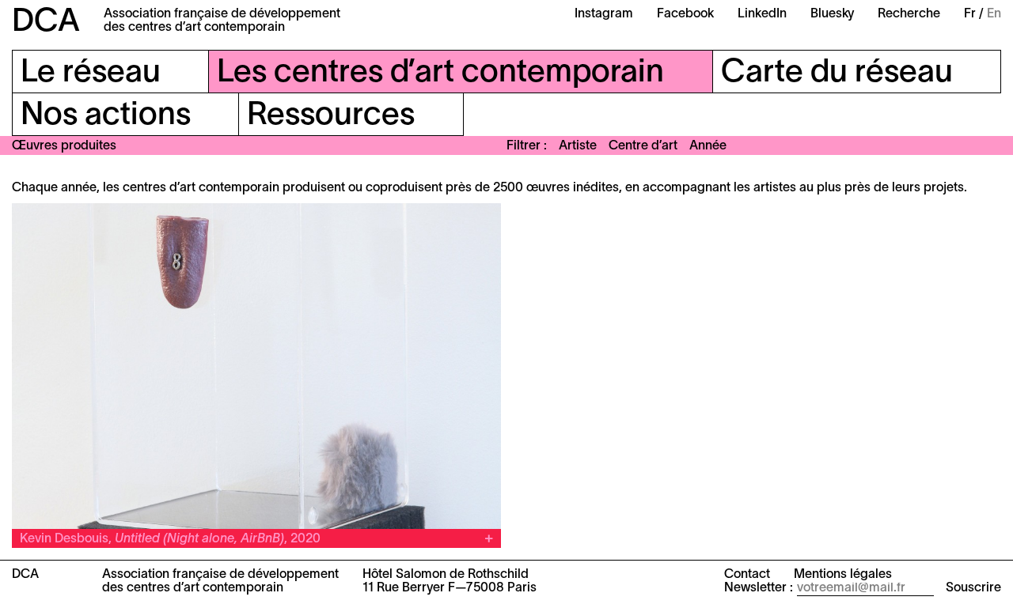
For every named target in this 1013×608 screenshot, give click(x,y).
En (994, 14)
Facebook (685, 14)
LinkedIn (762, 14)
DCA (46, 22)
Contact (747, 574)
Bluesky (832, 14)
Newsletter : (758, 588)
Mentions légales (843, 574)
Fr (970, 14)
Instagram (604, 14)
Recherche (909, 14)
